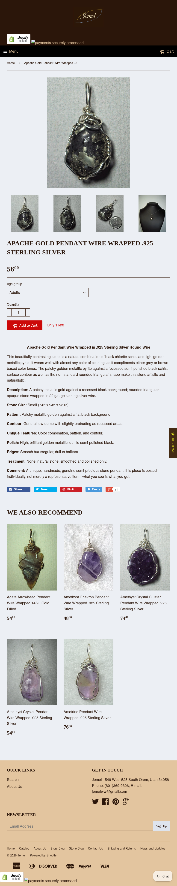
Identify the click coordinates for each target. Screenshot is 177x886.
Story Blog (57, 848)
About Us (14, 786)
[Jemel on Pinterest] (115, 802)
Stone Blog (76, 848)
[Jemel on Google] (125, 802)
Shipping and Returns (121, 848)
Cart (170, 51)
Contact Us (95, 848)
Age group (14, 283)
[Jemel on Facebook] (105, 802)
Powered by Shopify (43, 855)
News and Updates (152, 848)
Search (13, 779)
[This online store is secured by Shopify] (18, 42)
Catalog (24, 848)
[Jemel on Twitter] (95, 802)
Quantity (13, 304)
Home (11, 62)
